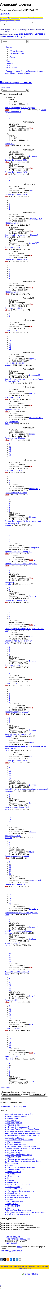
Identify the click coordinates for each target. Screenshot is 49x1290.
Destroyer (33, 661)
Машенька (9, 1059)
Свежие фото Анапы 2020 (16, 172)
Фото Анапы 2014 (12, 683)
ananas (8, 365)
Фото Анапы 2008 (12, 1057)
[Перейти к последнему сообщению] (34, 128)
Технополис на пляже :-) (15, 363)
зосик (31, 1081)
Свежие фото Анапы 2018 (16, 259)
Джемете (29, 34)
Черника (32, 596)
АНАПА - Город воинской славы (18, 931)
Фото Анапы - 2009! (13, 1028)
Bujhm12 (32, 785)
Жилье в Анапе (13, 1266)
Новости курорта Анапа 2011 (17, 972)
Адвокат (32, 909)
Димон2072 (34, 243)
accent (32, 832)
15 (10, 349)
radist (31, 742)
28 (10, 961)
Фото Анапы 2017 (12, 330)
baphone (8, 525)
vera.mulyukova (35, 219)
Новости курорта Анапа (16, 82)
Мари (7, 809)
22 (10, 775)
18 (10, 817)
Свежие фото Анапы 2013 (16, 761)
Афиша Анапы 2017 (13, 410)
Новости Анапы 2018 (13, 308)
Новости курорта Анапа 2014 (17, 712)
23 (10, 777)
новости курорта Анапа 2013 (17, 807)
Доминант (33, 156)
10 (10, 984)
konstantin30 (34, 927)
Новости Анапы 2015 (13, 665)
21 (10, 773)
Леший (32, 996)
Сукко (23, 36)
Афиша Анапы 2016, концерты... (18, 552)
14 (10, 347)
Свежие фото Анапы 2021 (16, 160)
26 (10, 957)
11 (10, 341)
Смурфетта (34, 548)
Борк (7, 915)
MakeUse (8, 838)
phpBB (19, 1247)
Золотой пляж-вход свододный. (18, 734)
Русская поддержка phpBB (11, 1251)
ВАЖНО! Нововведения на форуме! (20, 108)
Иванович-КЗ (34, 375)
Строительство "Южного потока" (18, 641)
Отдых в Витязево (23, 1266)
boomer (32, 434)
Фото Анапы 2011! (12, 943)
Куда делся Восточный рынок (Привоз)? (21, 235)
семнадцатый (35, 880)
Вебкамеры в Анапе (34, 1266)
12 (10, 343)
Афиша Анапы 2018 (13, 292)
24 (10, 779)
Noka (31, 756)
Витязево (40, 34)
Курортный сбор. (12, 422)
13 (10, 345)
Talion (7, 237)
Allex (7, 110)
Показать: (5, 1092)
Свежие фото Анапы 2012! (16, 884)
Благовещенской (9, 36)
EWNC (7, 750)
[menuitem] (17, 51)
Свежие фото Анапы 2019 (16, 194)
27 (10, 959)
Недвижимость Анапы (25, 1268)
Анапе (19, 34)
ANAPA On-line (4, 1266)
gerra (31, 190)
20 (10, 771)
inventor (8, 945)
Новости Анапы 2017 (13, 397)
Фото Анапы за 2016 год (15, 438)
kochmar (32, 359)
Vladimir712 (9, 736)
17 (10, 896)
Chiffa (7, 643)
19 (10, 819)
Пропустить (5, 14)
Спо (6, 631)
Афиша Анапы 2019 (13, 223)
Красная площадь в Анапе (16, 493)
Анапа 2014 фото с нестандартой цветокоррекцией (26, 789)
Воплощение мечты (13, 836)
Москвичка (33, 489)
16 (10, 894)
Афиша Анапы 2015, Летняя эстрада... (21, 564)
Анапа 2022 (9, 144)
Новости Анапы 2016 (13, 470)
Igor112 (8, 383)
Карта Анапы (44, 1266)
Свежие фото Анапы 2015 (16, 600)
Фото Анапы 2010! (12, 1000)
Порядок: (25, 1094)
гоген (7, 424)
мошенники (9, 582)
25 (10, 955)
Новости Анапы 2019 (13, 247)
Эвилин (32, 730)
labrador (8, 584)
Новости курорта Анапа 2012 (17, 856)
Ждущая (32, 517)
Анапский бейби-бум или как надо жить (21, 913)
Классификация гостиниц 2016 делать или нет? (24, 629)
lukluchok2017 (35, 418)
